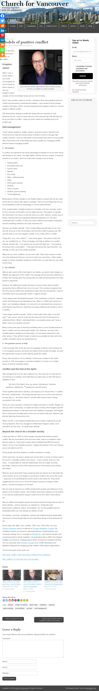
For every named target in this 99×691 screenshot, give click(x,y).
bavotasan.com (91, 688)
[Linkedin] (12, 600)
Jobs (21, 26)
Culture (64, 26)
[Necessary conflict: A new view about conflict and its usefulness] (32, 575)
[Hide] (1, 59)
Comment (6, 638)
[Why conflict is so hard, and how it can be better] (11, 575)
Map (90, 26)
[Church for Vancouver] (49, 12)
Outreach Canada (27, 543)
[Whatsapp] (24, 600)
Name (4, 661)
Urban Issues (51, 26)
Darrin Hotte (8, 45)
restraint (29, 608)
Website (5, 673)
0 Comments (28, 45)
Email (4, 667)
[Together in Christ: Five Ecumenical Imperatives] (53, 575)
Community (31, 26)
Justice (73, 26)
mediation (43, 605)
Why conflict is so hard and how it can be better (20, 559)
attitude (10, 605)
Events (13, 26)
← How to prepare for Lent (13, 619)
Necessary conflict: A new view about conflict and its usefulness (26, 555)
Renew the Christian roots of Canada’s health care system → (51, 620)
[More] (27, 600)
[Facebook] (4, 600)
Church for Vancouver (21, 688)
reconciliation (19, 608)
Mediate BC (36, 534)
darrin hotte (34, 605)
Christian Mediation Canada (43, 528)
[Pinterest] (15, 600)
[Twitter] (7, 600)
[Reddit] (9, 600)
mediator (52, 605)
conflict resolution (21, 605)
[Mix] (21, 600)
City (41, 26)
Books (82, 26)
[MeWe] (18, 600)
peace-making (8, 608)
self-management (40, 608)
